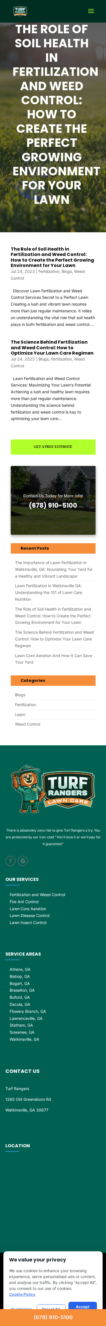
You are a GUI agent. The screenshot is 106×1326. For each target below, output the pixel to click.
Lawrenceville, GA (26, 1018)
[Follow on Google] (23, 861)
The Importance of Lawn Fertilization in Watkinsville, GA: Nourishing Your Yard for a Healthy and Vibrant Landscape (53, 569)
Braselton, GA (22, 990)
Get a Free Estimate (53, 447)
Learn (20, 714)
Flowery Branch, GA (28, 1011)
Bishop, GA (20, 976)
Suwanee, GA (22, 1032)
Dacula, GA (20, 1004)
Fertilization (48, 271)
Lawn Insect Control (28, 922)
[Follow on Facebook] (10, 861)
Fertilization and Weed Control (37, 894)
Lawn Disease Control (29, 915)
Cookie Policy (22, 1294)
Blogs (67, 271)
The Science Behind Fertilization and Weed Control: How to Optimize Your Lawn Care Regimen (52, 347)
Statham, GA (21, 1025)
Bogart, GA (20, 983)
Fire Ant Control (24, 901)
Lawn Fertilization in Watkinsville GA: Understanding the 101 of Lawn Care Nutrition (48, 592)
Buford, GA (20, 997)
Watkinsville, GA (24, 1039)
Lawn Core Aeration (28, 908)
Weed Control (27, 724)
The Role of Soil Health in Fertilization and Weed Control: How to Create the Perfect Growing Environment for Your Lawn (52, 257)
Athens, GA (20, 969)
